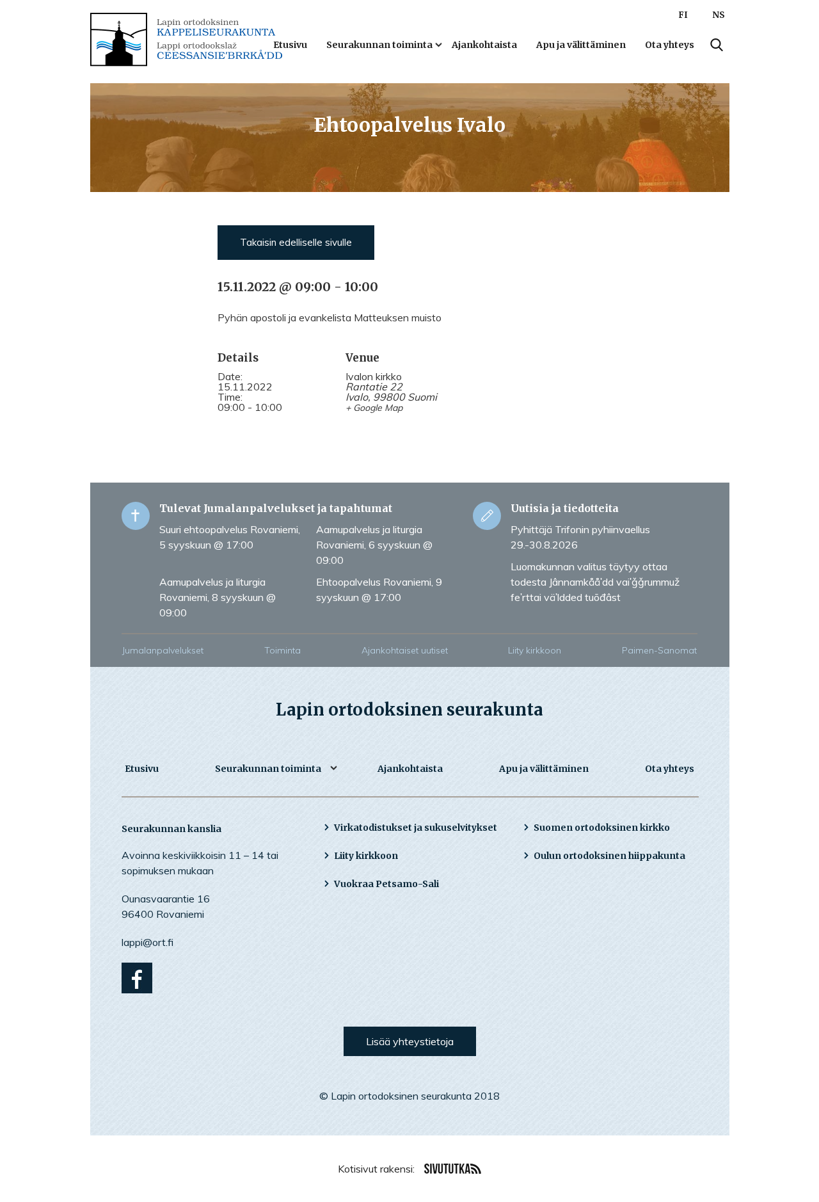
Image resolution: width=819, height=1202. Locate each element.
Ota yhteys (669, 45)
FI (683, 15)
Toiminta (282, 650)
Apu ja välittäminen (581, 45)
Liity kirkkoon (534, 650)
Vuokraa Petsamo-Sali (386, 884)
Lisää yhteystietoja (410, 1041)
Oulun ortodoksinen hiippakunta (609, 855)
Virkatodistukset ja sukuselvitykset (415, 827)
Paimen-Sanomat (659, 650)
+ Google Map (374, 407)
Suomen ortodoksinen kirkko (602, 827)
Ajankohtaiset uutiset (405, 650)
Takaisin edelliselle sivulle (296, 242)
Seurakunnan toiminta (379, 45)
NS (718, 15)
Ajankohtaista (484, 45)
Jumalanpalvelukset (162, 650)
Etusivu (290, 45)
